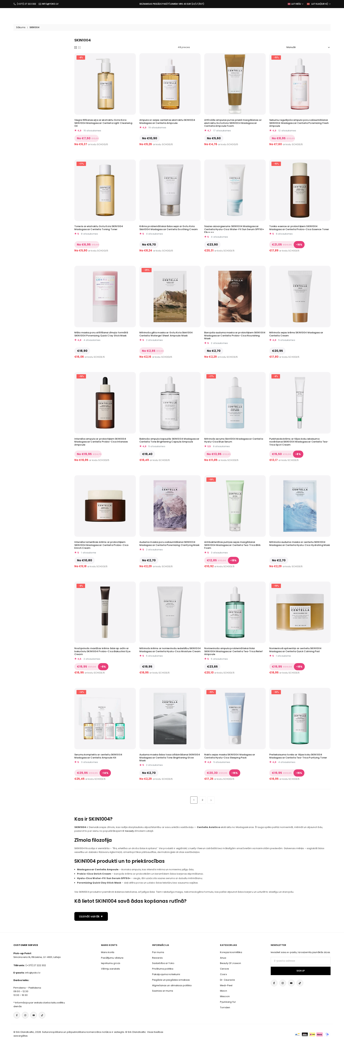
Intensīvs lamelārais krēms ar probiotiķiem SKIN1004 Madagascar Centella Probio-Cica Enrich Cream (101, 545)
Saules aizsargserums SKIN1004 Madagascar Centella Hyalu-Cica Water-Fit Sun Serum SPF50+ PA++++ (234, 229)
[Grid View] (75, 47)
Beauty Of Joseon (230, 963)
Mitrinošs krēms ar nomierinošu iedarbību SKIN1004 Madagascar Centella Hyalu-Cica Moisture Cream (170, 650)
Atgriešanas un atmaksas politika (172, 985)
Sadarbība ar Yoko (163, 963)
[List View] (79, 47)
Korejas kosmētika (231, 952)
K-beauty (128, 831)
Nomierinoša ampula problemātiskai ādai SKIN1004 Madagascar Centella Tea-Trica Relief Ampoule (233, 651)
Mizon (223, 990)
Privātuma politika (162, 968)
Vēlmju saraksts (110, 968)
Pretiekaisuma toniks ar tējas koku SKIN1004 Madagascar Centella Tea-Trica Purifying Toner (298, 756)
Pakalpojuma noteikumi (166, 974)
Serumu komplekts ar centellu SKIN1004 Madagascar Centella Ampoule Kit (98, 756)
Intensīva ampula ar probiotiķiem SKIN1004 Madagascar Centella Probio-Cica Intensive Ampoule (101, 442)
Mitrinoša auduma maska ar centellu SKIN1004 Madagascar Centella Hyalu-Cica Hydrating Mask (299, 543)
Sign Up (301, 970)
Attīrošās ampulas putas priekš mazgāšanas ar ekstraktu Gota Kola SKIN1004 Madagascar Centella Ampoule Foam (233, 123)
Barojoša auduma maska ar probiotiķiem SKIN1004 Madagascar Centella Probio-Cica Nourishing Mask (234, 335)
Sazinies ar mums (162, 990)
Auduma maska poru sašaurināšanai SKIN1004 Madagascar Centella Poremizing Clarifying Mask (169, 543)
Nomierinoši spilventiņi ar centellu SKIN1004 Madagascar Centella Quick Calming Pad (295, 650)
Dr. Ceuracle (227, 980)
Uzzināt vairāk (89, 916)
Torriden (225, 1007)
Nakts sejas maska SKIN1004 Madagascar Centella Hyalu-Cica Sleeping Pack (229, 756)
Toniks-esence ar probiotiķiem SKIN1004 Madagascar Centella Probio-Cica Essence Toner (299, 228)
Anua (223, 958)
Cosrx (223, 974)
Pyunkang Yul (228, 1002)
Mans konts (107, 952)
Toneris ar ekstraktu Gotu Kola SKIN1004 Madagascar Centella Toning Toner (98, 228)
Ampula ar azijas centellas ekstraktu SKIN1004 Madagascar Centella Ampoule (167, 121)
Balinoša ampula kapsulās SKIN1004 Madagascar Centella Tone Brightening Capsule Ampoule (169, 440)
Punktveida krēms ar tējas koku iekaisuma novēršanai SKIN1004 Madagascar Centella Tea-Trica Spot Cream (298, 442)
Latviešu (296, 4)
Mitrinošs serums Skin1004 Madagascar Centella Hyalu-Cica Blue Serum (233, 440)
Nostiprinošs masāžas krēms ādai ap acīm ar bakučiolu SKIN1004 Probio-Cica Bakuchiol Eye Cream (102, 651)
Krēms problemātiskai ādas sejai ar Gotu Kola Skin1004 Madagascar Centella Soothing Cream (168, 228)
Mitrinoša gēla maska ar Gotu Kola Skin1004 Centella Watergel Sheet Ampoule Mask (166, 334)
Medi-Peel (226, 985)
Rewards (157, 958)
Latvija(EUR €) (319, 4)
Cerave (224, 968)
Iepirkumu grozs (110, 963)
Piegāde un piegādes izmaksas (171, 980)
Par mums (158, 952)
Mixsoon (225, 996)
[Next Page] (211, 800)
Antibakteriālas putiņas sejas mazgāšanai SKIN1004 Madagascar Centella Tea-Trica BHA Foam (232, 545)
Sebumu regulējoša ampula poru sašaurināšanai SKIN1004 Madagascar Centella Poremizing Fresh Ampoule (299, 123)
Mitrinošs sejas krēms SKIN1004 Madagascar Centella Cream (296, 334)
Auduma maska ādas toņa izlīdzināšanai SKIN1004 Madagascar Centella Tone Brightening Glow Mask (169, 757)
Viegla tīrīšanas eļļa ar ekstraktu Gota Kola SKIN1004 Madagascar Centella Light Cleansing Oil (103, 123)
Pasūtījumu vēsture (112, 958)
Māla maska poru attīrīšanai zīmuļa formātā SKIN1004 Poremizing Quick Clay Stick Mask (101, 334)
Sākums (20, 27)
